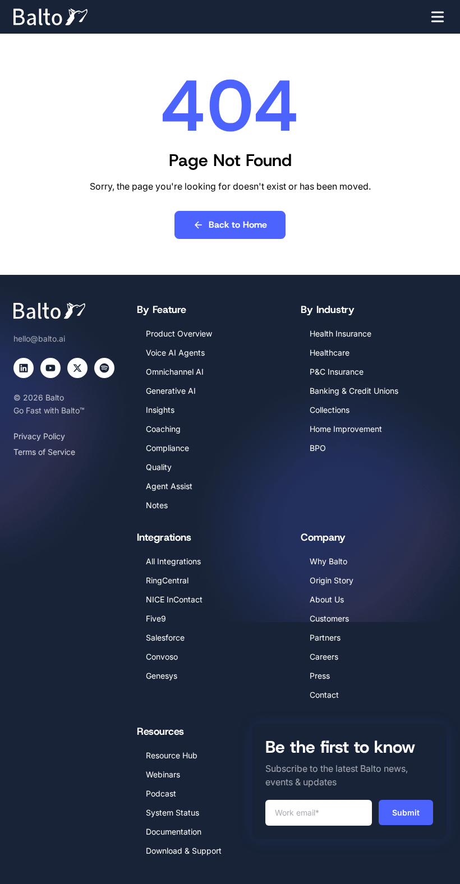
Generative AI (171, 390)
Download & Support (184, 850)
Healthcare (329, 352)
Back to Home (238, 225)
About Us (327, 599)
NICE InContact (174, 599)
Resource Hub (171, 755)
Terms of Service (44, 452)
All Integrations (173, 561)
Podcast (161, 793)
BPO (318, 448)
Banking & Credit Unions (354, 390)
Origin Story (331, 580)
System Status (172, 812)
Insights (160, 410)
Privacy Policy (39, 436)
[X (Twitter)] (77, 368)
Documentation (173, 831)
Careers (324, 656)
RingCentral (167, 580)
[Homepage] (67, 17)
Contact (324, 694)
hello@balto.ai (39, 338)
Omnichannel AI (175, 371)
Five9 (156, 618)
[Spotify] (104, 368)
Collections (329, 410)
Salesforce (165, 637)
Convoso (162, 656)
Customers (329, 618)
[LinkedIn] (23, 368)
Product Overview (179, 333)
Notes (157, 505)
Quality (159, 467)
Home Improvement (346, 429)
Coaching (163, 429)
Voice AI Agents (175, 352)
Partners (325, 637)
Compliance (167, 448)
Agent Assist (169, 486)
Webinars (163, 774)
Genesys (161, 675)
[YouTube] (50, 368)
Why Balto (328, 561)
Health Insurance (340, 333)
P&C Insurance (337, 371)
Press (320, 675)
